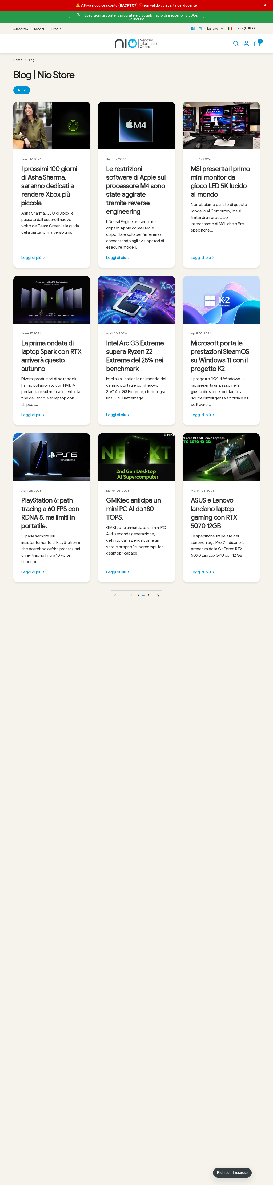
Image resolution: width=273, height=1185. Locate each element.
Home (17, 60)
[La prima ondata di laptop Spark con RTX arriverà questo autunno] (51, 300)
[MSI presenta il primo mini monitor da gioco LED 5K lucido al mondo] (221, 125)
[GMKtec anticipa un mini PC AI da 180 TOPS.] (136, 457)
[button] (265, 5)
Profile (56, 29)
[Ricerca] (236, 43)
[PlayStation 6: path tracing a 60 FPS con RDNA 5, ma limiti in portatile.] (51, 457)
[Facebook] (192, 28)
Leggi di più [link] (31, 258)
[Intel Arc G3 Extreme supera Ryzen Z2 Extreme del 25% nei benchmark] (136, 300)
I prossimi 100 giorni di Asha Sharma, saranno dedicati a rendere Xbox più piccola (49, 186)
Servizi (39, 29)
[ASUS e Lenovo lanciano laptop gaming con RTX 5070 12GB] (221, 457)
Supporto (20, 29)
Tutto (21, 90)
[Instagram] (199, 28)
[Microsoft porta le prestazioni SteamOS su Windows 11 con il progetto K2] (221, 300)
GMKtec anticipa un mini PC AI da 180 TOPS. (133, 508)
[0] (256, 43)
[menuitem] (22, 28)
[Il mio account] (246, 43)
